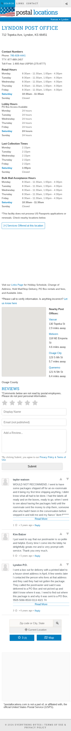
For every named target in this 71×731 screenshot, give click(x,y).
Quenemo (54, 367)
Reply (37, 525)
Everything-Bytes (28, 724)
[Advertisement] (35, 43)
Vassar (53, 319)
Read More (41, 518)
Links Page (17, 284)
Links (20, 3)
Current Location (37, 629)
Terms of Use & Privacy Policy (45, 726)
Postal (36, 12)
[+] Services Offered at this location (23, 225)
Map (51, 637)
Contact (32, 3)
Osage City (55, 353)
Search (8, 3)
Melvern (53, 334)
